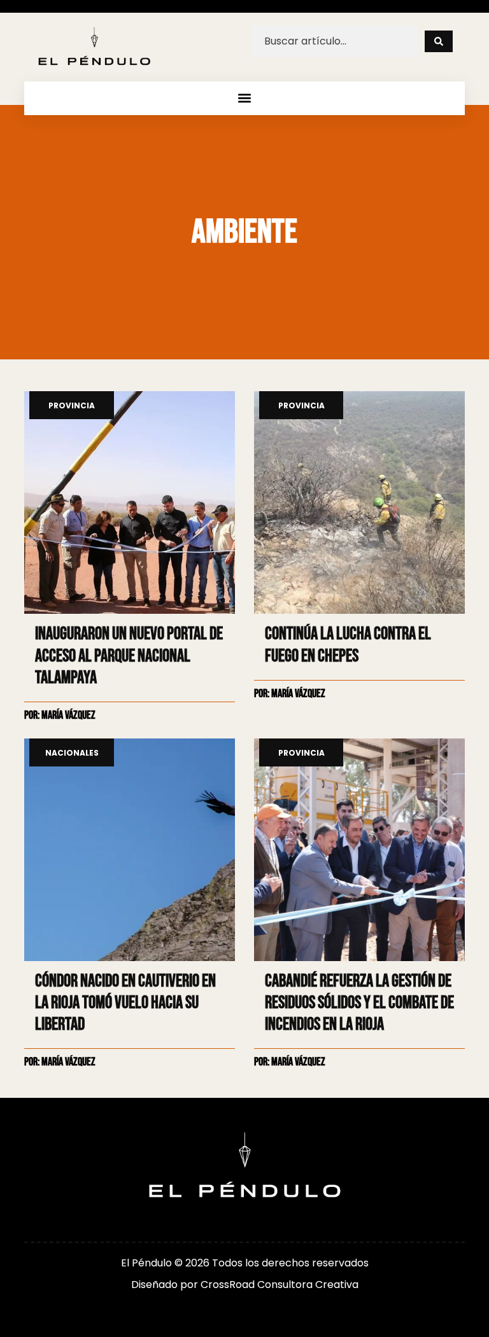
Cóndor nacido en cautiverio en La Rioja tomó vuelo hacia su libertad (125, 1003)
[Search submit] (439, 41)
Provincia (71, 406)
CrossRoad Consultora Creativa (279, 1284)
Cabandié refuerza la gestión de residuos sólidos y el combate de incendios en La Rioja (359, 1003)
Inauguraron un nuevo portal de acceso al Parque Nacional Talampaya (129, 655)
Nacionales (72, 753)
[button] (244, 98)
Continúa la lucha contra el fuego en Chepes (348, 644)
